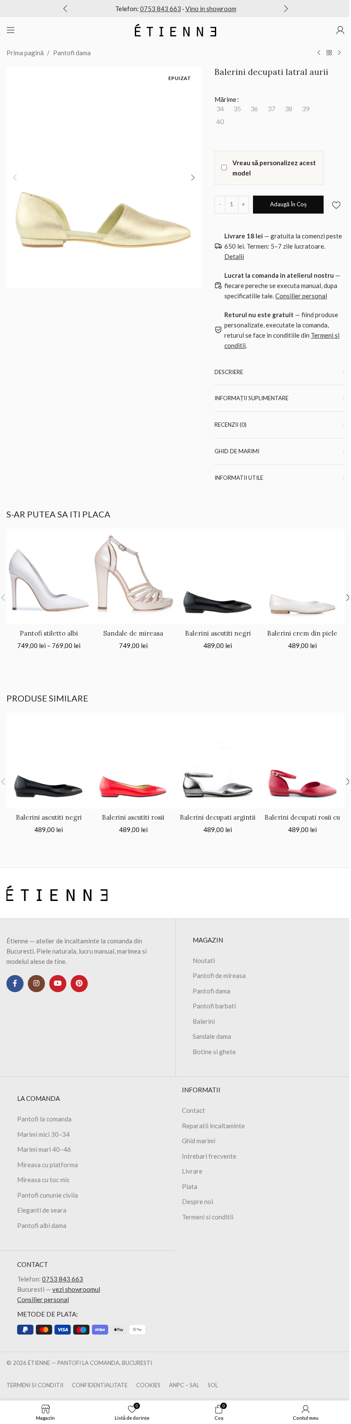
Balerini (204, 1021)
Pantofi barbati (214, 1006)
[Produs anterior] (319, 53)
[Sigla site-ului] (175, 29)
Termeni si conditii (207, 1217)
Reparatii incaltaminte (213, 1126)
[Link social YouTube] (57, 983)
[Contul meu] (340, 30)
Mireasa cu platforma (47, 1164)
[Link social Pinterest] (79, 983)
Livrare (192, 1171)
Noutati (204, 960)
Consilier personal (43, 1299)
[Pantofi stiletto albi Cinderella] (48, 576)
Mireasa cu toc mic (43, 1179)
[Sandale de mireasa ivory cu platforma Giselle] (133, 576)
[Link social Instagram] (36, 983)
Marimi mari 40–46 (44, 1149)
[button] (65, 8)
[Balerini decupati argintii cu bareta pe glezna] (218, 761)
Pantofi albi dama (41, 1225)
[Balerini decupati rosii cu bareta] (302, 761)
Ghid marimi (198, 1141)
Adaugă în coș (288, 204)
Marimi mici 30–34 (43, 1134)
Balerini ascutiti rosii (133, 817)
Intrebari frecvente (209, 1156)
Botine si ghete (214, 1051)
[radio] (219, 108)
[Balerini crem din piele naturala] (302, 576)
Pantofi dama (72, 52)
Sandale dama (212, 1036)
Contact (193, 1110)
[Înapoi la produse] (329, 53)
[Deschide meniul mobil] (10, 30)
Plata (189, 1186)
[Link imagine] (56, 892)
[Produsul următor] (339, 53)
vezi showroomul (76, 1289)
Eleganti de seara (41, 1210)
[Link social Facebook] (15, 983)
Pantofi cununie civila (47, 1195)
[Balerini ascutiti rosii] (133, 761)
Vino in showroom (210, 8)
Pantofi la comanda (44, 1119)
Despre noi (197, 1201)
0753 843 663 (160, 8)
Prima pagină (25, 52)
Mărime (225, 99)
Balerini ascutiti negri (218, 633)
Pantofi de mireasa (219, 975)
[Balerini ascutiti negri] (218, 576)
